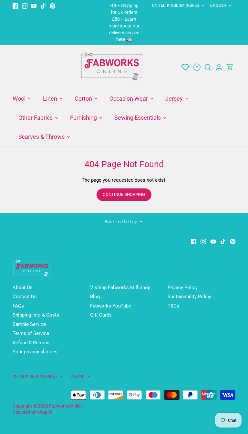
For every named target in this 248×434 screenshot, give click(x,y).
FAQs (18, 306)
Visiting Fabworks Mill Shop (120, 287)
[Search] (207, 67)
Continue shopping (124, 194)
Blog (95, 296)
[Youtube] (33, 5)
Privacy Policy (183, 287)
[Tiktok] (43, 5)
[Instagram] (24, 5)
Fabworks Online (66, 406)
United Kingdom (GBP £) (175, 5)
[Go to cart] (230, 67)
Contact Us (25, 296)
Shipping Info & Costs (36, 315)
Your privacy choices (35, 352)
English (218, 5)
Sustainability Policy (189, 296)
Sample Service (29, 324)
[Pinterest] (52, 5)
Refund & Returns (31, 343)
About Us (23, 287)
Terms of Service (31, 333)
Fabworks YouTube (110, 306)
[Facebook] (15, 5)
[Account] (218, 67)
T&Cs (173, 306)
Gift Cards (101, 315)
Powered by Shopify (32, 412)
